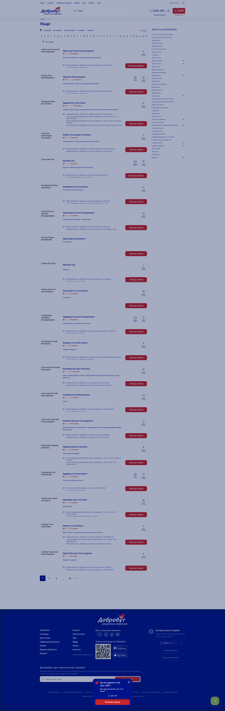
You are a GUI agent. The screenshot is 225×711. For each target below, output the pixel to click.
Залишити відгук (112, 702)
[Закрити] (129, 682)
